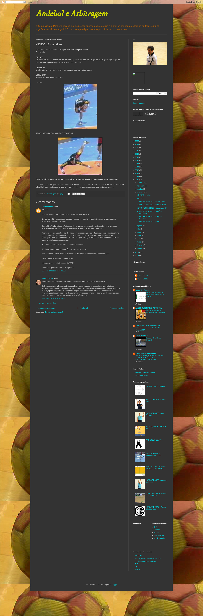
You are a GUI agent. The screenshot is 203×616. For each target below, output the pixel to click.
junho (139, 232)
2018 (137, 154)
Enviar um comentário (47, 303)
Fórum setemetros (141, 375)
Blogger (114, 585)
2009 (137, 252)
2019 (137, 151)
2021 (137, 144)
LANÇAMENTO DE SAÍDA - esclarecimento (156, 495)
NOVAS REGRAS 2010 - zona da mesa (151, 205)
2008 (137, 256)
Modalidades (159, 535)
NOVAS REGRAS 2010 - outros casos (151, 202)
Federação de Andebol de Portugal (148, 558)
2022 (137, 141)
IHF (136, 567)
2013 (137, 170)
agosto (140, 226)
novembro (141, 186)
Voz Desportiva (159, 538)
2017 (137, 157)
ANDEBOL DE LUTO (154, 440)
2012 (137, 173)
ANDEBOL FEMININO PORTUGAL (148, 308)
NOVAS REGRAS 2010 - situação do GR (152, 208)
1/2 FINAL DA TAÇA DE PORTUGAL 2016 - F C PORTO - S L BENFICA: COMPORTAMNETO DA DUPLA (150, 358)
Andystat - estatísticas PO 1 (145, 373)
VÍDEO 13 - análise (144, 195)
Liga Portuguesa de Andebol (145, 561)
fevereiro (140, 245)
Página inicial (82, 308)
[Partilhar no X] (78, 194)
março (139, 242)
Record (157, 530)
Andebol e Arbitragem (71, 14)
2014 (137, 167)
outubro (140, 189)
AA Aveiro (138, 556)
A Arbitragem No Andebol (145, 354)
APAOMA (138, 570)
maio (139, 235)
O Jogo (157, 527)
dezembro (141, 183)
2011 (137, 177)
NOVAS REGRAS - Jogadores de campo (154, 454)
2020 (137, 148)
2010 (137, 180)
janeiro (140, 248)
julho (139, 229)
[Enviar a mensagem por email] (73, 194)
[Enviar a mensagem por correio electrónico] (68, 194)
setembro (140, 192)
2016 (137, 161)
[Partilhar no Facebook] (81, 194)
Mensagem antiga (117, 308)
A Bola (156, 533)
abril (139, 239)
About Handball (141, 336)
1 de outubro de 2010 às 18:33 (53, 298)
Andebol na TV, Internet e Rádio (147, 326)
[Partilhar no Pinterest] (83, 194)
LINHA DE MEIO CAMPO (155, 386)
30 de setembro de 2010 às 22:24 (54, 271)
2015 (137, 164)
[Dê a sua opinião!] (75, 194)
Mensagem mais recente (46, 308)
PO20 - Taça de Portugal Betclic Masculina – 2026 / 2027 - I (155, 294)
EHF (136, 564)
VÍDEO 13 (140, 198)
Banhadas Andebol (142, 290)
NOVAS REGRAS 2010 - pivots (148, 222)
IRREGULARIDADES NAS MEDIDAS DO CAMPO (156, 468)
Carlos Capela (47, 278)
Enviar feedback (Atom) (54, 312)
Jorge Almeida (48, 207)
